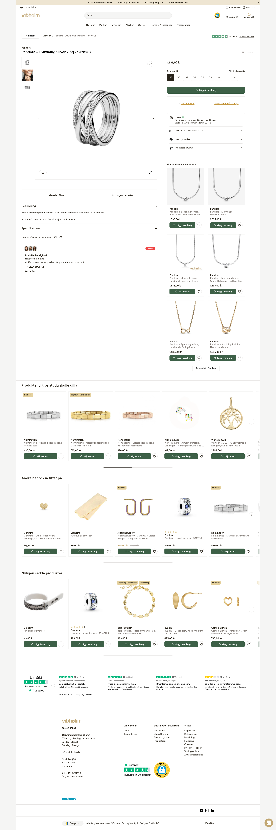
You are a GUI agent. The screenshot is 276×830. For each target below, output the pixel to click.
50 (178, 77)
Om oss (127, 730)
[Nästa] (153, 118)
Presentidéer (183, 24)
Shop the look (161, 734)
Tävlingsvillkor (191, 751)
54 (194, 77)
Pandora (26, 47)
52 (186, 77)
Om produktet (187, 103)
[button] (206, 131)
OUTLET (142, 24)
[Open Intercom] (268, 823)
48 (170, 77)
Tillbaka (32, 35)
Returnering (190, 734)
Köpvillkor (189, 730)
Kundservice (234, 7)
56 (202, 77)
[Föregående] (39, 118)
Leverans (189, 740)
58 (210, 77)
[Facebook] (201, 810)
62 (226, 77)
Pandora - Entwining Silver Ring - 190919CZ (75, 35)
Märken (103, 24)
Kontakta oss (130, 734)
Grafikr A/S (154, 823)
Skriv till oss (31, 271)
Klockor (130, 24)
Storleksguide (239, 71)
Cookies (188, 744)
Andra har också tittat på (226, 103)
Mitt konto (251, 7)
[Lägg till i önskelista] (150, 64)
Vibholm (47, 35)
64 (234, 77)
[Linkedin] (212, 810)
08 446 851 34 (34, 267)
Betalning (189, 737)
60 (218, 77)
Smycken (116, 24)
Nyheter (90, 24)
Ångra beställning (193, 754)
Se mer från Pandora (206, 367)
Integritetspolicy (193, 747)
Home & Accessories (161, 24)
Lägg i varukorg (207, 90)
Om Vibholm (30, 7)
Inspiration (160, 740)
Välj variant (184, 291)
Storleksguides (162, 737)
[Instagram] (207, 810)
